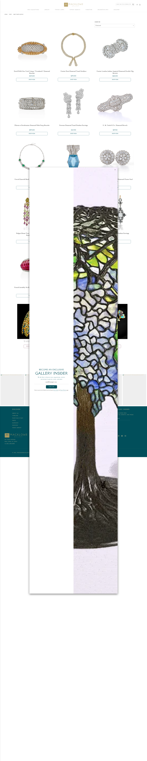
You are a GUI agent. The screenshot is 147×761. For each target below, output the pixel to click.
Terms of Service (63, 390)
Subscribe (51, 386)
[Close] (115, 169)
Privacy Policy (56, 390)
